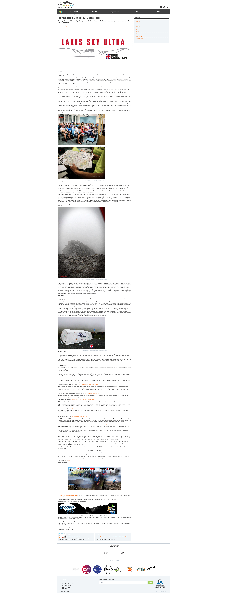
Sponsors (138, 29)
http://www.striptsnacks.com (77, 408)
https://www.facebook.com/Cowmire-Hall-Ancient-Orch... (84, 399)
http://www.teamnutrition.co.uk (92, 393)
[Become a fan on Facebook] (63, 588)
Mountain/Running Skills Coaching (114, 11)
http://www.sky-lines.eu (78, 434)
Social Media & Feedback (73, 536)
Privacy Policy (66, 591)
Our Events (94, 11)
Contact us (61, 591)
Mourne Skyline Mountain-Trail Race (68, 495)
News (137, 11)
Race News (138, 31)
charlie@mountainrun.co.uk (71, 583)
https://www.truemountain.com (95, 378)
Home (59, 14)
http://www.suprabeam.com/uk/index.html (88, 384)
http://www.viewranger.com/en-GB (79, 416)
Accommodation (140, 38)
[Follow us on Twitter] (161, 7)
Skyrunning (138, 41)
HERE (69, 363)
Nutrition (138, 24)
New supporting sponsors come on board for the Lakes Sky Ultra (112, 536)
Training (138, 26)
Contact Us (158, 11)
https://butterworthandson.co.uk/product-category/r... (97, 424)
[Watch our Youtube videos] (168, 7)
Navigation (138, 33)
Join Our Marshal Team (74, 11)
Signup (150, 582)
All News (138, 21)
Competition (139, 36)
